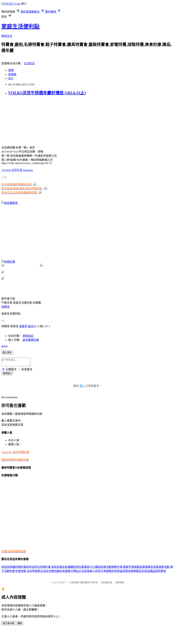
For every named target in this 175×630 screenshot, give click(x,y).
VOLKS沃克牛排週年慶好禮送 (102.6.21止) (47, 93)
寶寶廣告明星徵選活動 (156, 566)
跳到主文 (6, 35)
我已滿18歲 (8, 623)
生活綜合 (29, 63)
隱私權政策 (106, 582)
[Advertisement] (27, 120)
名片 (11, 78)
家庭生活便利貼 (20, 26)
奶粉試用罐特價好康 (13, 566)
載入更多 (7, 352)
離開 (19, 623)
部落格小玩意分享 (95, 571)
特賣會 (5, 306)
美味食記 (28, 335)
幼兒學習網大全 (36, 571)
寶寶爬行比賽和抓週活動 (96, 566)
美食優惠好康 (31, 339)
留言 (30, 326)
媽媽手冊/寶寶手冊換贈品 (126, 566)
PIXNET (62, 582)
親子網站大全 (76, 571)
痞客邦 (23, 326)
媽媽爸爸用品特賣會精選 (121, 571)
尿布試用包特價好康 (38, 566)
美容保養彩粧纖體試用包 (66, 566)
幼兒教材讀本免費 (57, 571)
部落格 (12, 74)
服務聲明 (120, 582)
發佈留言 (7, 373)
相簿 (11, 70)
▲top (4, 345)
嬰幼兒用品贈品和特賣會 (151, 571)
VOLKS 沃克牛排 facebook (17, 170)
